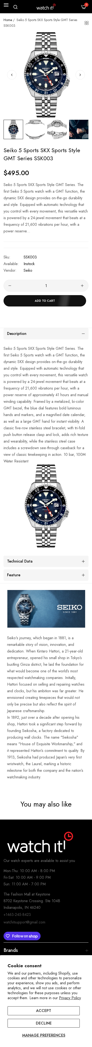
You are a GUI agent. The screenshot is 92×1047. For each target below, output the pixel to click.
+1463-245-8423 (17, 914)
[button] (80, 75)
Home (8, 20)
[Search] (15, 7)
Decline (44, 1023)
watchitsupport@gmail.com (24, 922)
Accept (43, 1010)
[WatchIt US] (46, 7)
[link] (46, 609)
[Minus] (10, 285)
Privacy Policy (70, 998)
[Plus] (82, 285)
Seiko (28, 270)
